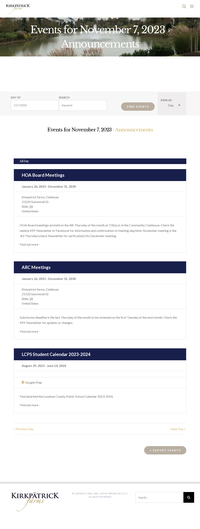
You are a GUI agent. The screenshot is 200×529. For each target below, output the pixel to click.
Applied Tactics (117, 493)
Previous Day (24, 429)
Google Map (33, 382)
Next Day (177, 429)
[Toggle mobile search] (184, 6)
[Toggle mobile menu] (192, 6)
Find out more (29, 244)
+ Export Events (165, 450)
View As (166, 100)
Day (171, 105)
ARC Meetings (36, 267)
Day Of (16, 97)
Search (64, 97)
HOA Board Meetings (43, 175)
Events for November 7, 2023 (97, 30)
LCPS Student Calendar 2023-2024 (56, 354)
